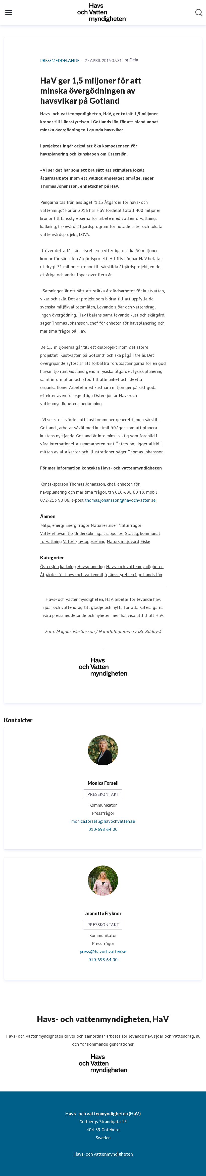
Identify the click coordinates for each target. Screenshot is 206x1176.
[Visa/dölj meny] (8, 12)
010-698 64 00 (103, 829)
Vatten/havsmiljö (56, 533)
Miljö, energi (52, 525)
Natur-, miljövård (123, 541)
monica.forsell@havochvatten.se (103, 821)
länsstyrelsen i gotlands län (135, 574)
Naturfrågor (129, 525)
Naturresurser (104, 525)
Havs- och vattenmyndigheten (135, 566)
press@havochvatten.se (103, 951)
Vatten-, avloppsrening (84, 541)
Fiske (145, 541)
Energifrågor (77, 525)
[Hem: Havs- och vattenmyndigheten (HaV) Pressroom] (101, 12)
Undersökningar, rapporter (99, 533)
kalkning (68, 566)
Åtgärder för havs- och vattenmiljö (73, 574)
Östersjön (49, 566)
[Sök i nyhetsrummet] (199, 13)
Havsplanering (91, 566)
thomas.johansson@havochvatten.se (120, 500)
